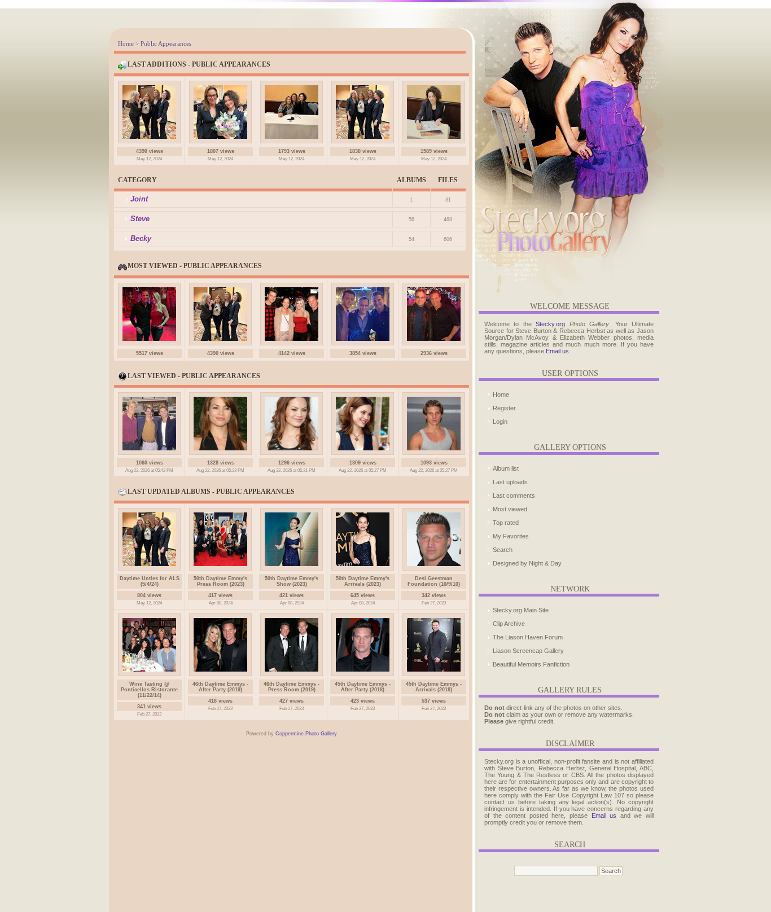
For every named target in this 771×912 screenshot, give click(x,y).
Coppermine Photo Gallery (306, 733)
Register (504, 408)
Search (502, 549)
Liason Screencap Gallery (528, 650)
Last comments (514, 495)
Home (126, 43)
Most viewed (510, 509)
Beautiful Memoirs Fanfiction (531, 664)
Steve (140, 218)
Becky (140, 238)
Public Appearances (166, 43)
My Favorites (511, 536)
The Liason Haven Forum (528, 637)
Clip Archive (509, 623)
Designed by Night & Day (527, 563)
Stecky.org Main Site (521, 610)
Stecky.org (550, 324)
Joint (139, 199)
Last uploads (510, 482)
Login (500, 421)
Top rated (506, 522)
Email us (557, 351)
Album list (506, 468)
